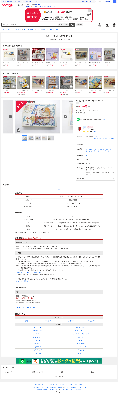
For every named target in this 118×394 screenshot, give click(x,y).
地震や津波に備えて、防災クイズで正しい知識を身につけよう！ (20, 1)
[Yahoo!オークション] (13, 4)
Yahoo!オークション (41, 384)
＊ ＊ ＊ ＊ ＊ (87, 129)
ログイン (28, 6)
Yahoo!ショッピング (66, 384)
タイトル (45, 29)
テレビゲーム (31, 29)
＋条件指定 (80, 24)
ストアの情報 (97, 138)
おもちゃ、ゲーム (17, 29)
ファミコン (39, 29)
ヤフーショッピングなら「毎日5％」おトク (44, 6)
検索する (72, 25)
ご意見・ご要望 (64, 389)
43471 (94, 131)
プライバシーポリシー (37, 387)
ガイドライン (82, 387)
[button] (95, 178)
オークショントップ (6, 29)
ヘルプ (92, 1)
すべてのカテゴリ (63, 24)
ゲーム (24, 29)
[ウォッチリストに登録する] (13, 59)
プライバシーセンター (50, 387)
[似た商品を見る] (18, 130)
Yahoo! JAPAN (85, 1)
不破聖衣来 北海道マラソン (109, 1)
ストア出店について (54, 389)
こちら (95, 136)
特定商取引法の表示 (42, 389)
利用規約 (60, 387)
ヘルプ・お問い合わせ (75, 389)
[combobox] (30, 24)
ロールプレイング (53, 29)
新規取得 (37, 4)
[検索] (114, 1)
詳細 (104, 119)
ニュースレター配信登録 (108, 138)
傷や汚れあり (90, 155)
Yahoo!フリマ (54, 384)
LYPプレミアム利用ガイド (70, 387)
